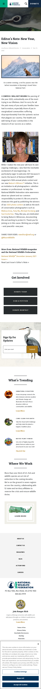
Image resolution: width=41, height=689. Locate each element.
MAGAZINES (21, 552)
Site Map (21, 636)
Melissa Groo (6, 211)
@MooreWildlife (8, 238)
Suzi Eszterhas (7, 214)
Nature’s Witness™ (16, 183)
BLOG (20, 559)
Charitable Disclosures (21, 633)
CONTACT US (20, 545)
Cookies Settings (20, 672)
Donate (34, 4)
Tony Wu (16, 211)
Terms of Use (21, 627)
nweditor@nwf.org (26, 235)
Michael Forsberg (28, 211)
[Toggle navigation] (4, 3)
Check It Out (20, 451)
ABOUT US (20, 539)
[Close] (38, 644)
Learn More (20, 411)
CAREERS (20, 572)
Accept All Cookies (20, 685)
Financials (21, 638)
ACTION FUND (20, 565)
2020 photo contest (15, 205)
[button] (32, 349)
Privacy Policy (21, 630)
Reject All (20, 678)
